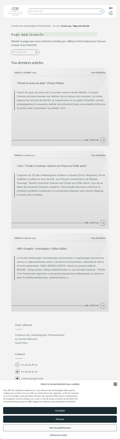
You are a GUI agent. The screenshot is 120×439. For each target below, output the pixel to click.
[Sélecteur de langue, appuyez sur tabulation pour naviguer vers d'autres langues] (111, 8)
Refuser (60, 419)
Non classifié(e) (98, 72)
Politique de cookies (58, 435)
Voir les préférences (60, 427)
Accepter (60, 410)
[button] (115, 384)
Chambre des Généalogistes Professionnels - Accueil (35, 26)
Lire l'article (91, 140)
